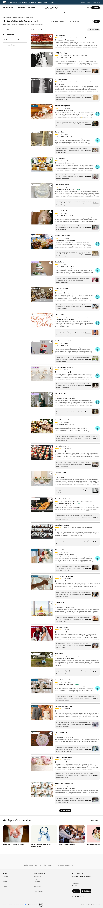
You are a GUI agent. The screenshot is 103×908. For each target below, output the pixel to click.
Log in (73, 880)
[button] (71, 21)
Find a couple (31, 7)
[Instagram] (80, 897)
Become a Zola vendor (9, 879)
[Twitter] (78, 897)
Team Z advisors (38, 891)
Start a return (37, 884)
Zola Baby (83, 2)
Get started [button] (95, 7)
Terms (10, 904)
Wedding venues (34, 13)
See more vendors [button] (65, 810)
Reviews (5, 881)
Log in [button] (87, 7)
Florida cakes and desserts (27, 17)
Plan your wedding (8, 7)
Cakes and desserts (17, 17)
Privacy (5, 904)
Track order (37, 881)
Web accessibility (32, 904)
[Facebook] (73, 897)
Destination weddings (55, 13)
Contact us (37, 889)
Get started (76, 891)
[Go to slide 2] (40, 47)
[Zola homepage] (51, 8)
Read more (88, 71)
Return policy (37, 886)
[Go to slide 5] (44, 47)
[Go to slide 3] (41, 47)
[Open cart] (82, 7)
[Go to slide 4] (43, 47)
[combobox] (83, 21)
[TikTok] (83, 897)
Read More (94, 820)
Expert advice (20, 7)
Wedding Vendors (7, 17)
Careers (5, 886)
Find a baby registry (77, 885)
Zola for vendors (96, 2)
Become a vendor (68, 13)
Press (4, 889)
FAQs (35, 879)
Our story (5, 876)
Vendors (44, 13)
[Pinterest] (75, 897)
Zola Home (89, 2)
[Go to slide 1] (39, 47)
